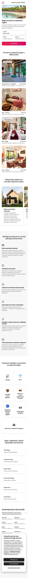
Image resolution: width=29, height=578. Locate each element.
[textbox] (8, 39)
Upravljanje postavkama (14, 568)
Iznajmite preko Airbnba (18, 2)
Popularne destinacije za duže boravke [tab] (11, 512)
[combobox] (14, 33)
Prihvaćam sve (14, 559)
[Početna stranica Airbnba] (3, 2)
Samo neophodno (13, 564)
